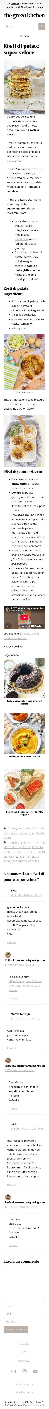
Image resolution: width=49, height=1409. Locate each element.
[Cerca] (42, 26)
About (24, 1351)
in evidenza (24, 828)
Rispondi (11, 942)
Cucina (12, 828)
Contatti (24, 1343)
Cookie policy (24, 1392)
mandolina (21, 239)
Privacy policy (24, 1384)
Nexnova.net (38, 1405)
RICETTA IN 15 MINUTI (17, 847)
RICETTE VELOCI (29, 856)
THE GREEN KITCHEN (25, 861)
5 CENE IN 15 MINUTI (20, 842)
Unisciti (15, 3)
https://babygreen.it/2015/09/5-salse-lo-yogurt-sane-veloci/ (25, 986)
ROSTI (7, 861)
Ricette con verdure (22, 833)
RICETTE (21, 852)
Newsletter (24, 1360)
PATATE (40, 842)
